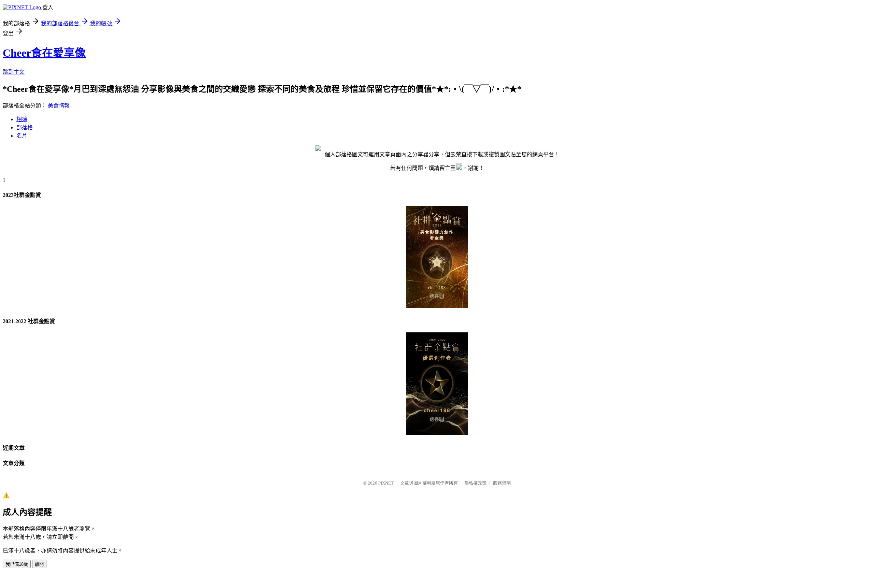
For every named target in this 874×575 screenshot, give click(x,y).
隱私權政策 (475, 483)
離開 (39, 564)
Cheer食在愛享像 (44, 53)
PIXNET (386, 483)
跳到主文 (14, 72)
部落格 (24, 127)
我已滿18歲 (16, 564)
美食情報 (59, 106)
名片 (21, 136)
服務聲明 (502, 483)
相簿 (21, 119)
